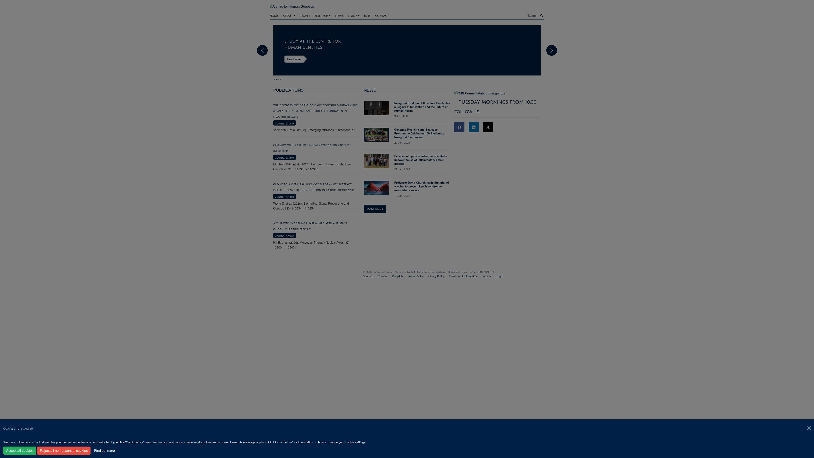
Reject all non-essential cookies (64, 450)
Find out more (104, 450)
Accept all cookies (19, 450)
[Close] (809, 428)
